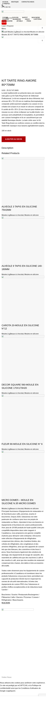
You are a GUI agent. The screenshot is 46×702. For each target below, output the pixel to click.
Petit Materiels (6, 674)
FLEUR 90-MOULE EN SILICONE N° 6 (22, 444)
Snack (4, 652)
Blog (3, 632)
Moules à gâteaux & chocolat (19, 32)
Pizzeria (4, 648)
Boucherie (5, 645)
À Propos (5, 621)
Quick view (4, 202)
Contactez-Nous (7, 625)
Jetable (4, 663)
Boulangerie (6, 659)
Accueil (5, 32)
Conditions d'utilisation (29, 688)
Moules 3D (6, 34)
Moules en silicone (37, 32)
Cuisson (4, 670)
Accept (4, 694)
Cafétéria (5, 656)
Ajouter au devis (13, 139)
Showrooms (6, 628)
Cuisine (4, 641)
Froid (3, 667)
